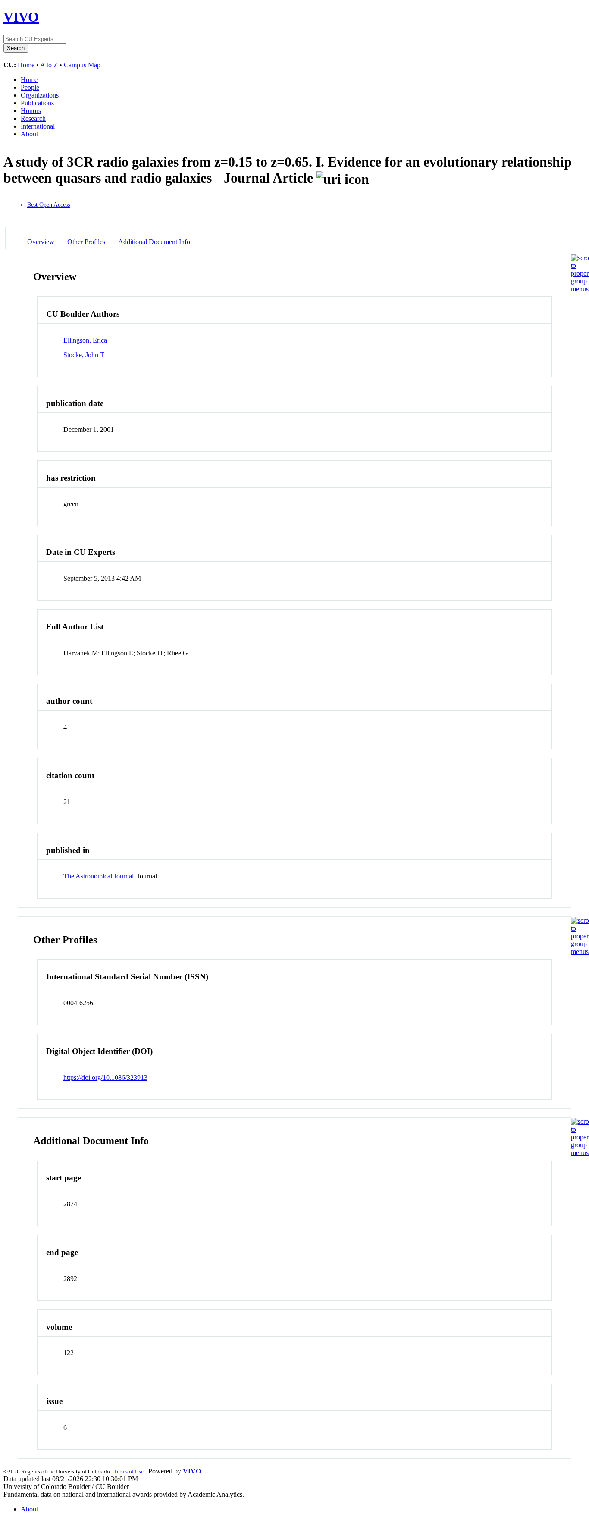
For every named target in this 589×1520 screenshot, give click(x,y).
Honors (31, 110)
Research (33, 118)
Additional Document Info (154, 241)
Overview (40, 241)
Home (26, 65)
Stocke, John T (83, 355)
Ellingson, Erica (85, 340)
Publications (37, 103)
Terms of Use (129, 1471)
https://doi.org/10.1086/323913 (105, 1077)
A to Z (49, 65)
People (30, 87)
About (29, 134)
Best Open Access (48, 204)
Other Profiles (86, 241)
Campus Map (82, 65)
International (38, 126)
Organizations (40, 95)
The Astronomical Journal (98, 876)
